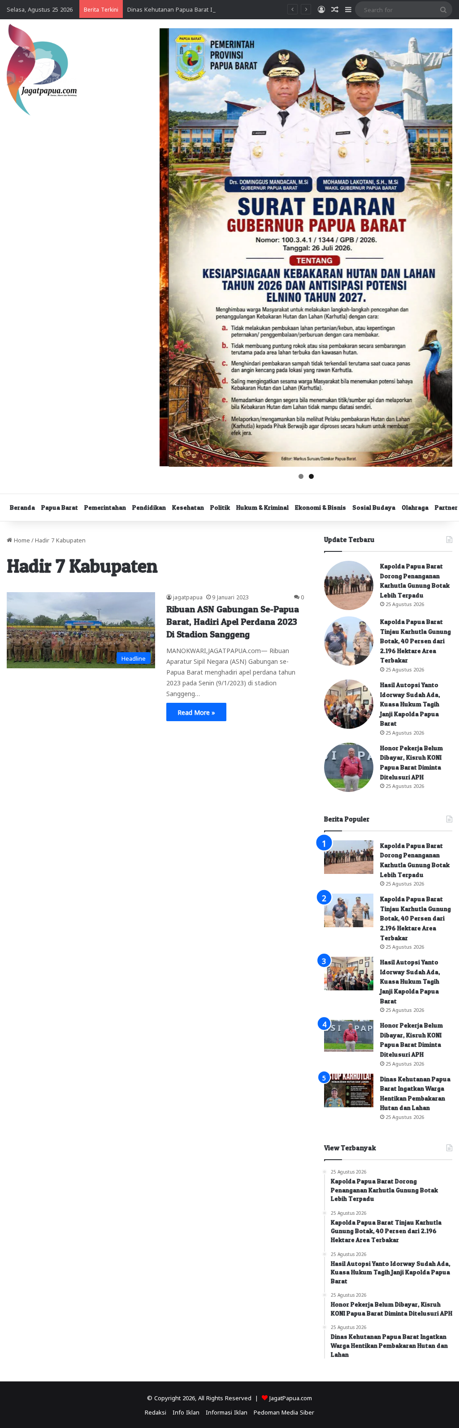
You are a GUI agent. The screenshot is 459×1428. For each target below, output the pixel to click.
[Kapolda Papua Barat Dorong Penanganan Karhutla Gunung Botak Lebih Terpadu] (348, 585)
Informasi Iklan (226, 1411)
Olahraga (415, 507)
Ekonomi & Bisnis (320, 507)
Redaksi (155, 1411)
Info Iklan (186, 1411)
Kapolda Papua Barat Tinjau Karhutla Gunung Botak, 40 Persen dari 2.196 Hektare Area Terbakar (415, 641)
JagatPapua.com (290, 1397)
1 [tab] (301, 476)
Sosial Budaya (373, 507)
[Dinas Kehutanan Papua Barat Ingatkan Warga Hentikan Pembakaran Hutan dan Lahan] (348, 1090)
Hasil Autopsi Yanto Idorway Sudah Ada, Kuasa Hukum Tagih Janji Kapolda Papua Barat (410, 704)
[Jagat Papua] (42, 70)
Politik (220, 507)
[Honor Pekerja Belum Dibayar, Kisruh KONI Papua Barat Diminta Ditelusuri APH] (348, 767)
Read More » (196, 711)
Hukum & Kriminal (262, 507)
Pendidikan (149, 507)
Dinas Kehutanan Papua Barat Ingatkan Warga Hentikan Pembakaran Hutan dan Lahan (245, 8)
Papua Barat (59, 507)
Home (21, 539)
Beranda (22, 507)
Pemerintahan (105, 507)
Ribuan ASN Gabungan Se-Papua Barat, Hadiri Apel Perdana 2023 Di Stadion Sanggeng (232, 622)
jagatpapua (188, 597)
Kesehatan (188, 507)
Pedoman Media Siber (284, 1411)
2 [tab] (311, 476)
